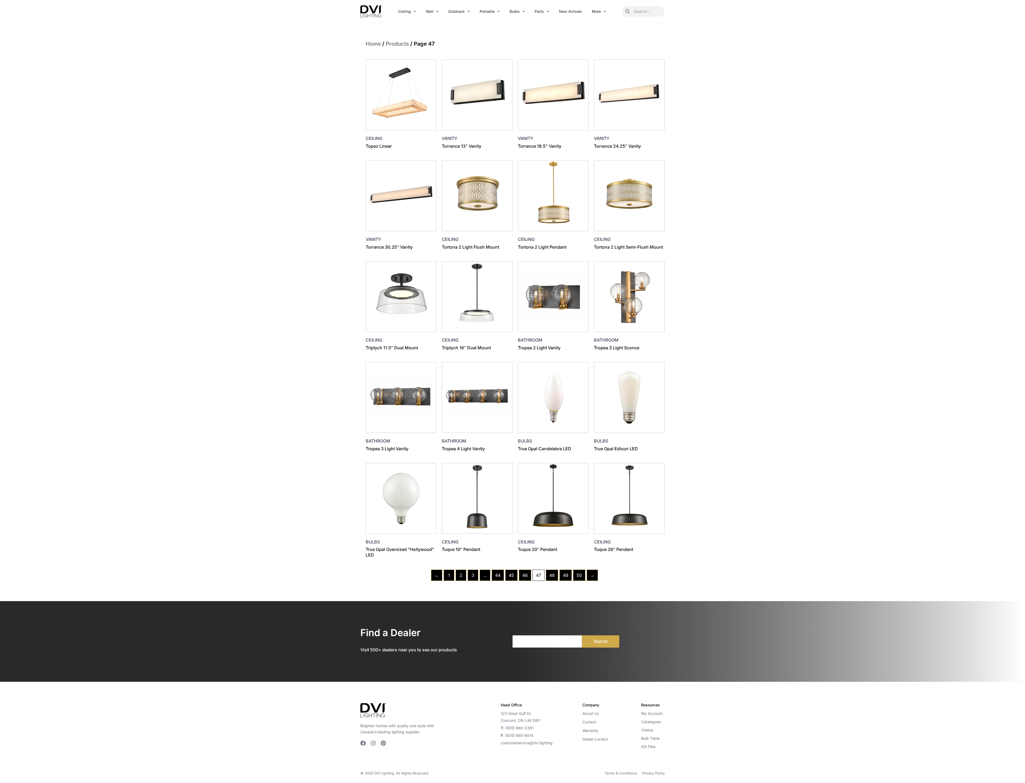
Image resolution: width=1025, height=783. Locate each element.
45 (511, 575)
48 (552, 575)
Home (373, 44)
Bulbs (515, 11)
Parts (539, 11)
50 (579, 575)
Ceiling (404, 11)
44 (497, 575)
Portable (487, 11)
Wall (429, 11)
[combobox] (647, 11)
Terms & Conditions (621, 773)
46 (525, 575)
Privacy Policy (653, 773)
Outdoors (456, 11)
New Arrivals (570, 11)
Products (397, 44)
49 (565, 575)
